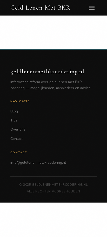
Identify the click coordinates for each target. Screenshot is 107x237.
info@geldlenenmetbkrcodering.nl (38, 162)
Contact (16, 138)
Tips (13, 120)
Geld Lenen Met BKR (40, 8)
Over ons (17, 129)
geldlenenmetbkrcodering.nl (47, 71)
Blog (14, 111)
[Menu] (92, 8)
